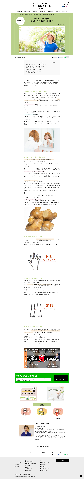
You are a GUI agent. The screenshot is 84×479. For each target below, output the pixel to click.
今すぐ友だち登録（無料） (61, 378)
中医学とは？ (43, 11)
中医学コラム (51, 11)
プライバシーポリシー (45, 468)
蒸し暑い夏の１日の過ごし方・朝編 (33, 67)
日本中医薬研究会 (26, 474)
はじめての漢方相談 (45, 462)
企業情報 (43, 464)
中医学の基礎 (28, 470)
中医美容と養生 (29, 468)
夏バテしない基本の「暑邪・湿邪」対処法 (35, 66)
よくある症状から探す (30, 461)
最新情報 (58, 11)
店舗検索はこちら (62, 460)
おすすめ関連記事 (31, 72)
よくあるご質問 (44, 466)
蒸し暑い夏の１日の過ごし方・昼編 (33, 69)
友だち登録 (66, 4)
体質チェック (35, 11)
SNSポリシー (44, 470)
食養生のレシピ (31, 452)
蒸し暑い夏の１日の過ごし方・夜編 (33, 71)
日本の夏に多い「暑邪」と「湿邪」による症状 (36, 64)
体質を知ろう (27, 11)
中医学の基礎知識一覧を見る (42, 447)
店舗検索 (64, 11)
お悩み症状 (19, 11)
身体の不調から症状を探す (31, 463)
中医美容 (43, 452)
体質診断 (17, 464)
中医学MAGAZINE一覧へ (56, 452)
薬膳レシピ (28, 467)
